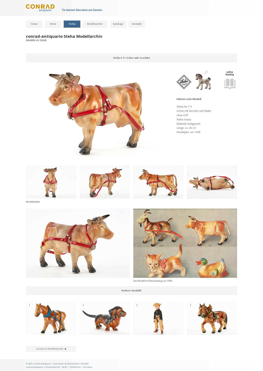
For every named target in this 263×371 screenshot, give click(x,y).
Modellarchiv (95, 23)
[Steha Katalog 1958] (230, 91)
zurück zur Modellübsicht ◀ (51, 348)
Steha (72, 23)
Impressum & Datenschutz (66, 363)
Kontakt (137, 23)
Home (34, 23)
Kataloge (118, 23)
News (53, 23)
